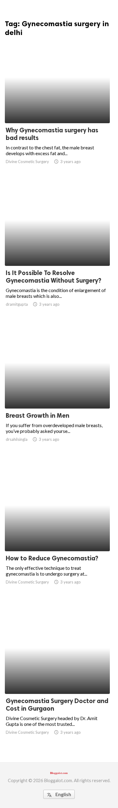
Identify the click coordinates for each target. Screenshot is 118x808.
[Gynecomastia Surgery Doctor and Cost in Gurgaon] (57, 678)
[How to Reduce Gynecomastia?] (57, 535)
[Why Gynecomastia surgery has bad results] (57, 107)
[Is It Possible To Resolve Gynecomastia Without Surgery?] (57, 250)
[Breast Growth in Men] (57, 392)
